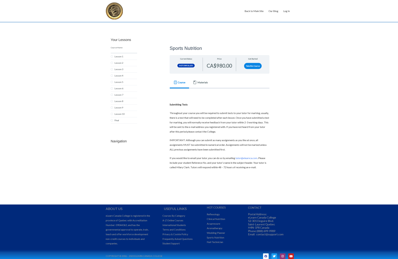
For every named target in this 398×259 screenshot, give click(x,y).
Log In (286, 11)
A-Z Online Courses (172, 220)
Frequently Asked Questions (177, 238)
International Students (174, 224)
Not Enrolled (186, 65)
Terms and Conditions (174, 229)
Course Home (117, 47)
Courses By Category (173, 215)
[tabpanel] (220, 134)
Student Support (171, 243)
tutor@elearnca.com (246, 158)
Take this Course (253, 66)
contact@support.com (269, 234)
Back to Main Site (254, 11)
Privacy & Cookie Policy (175, 234)
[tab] (179, 82)
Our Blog (273, 11)
